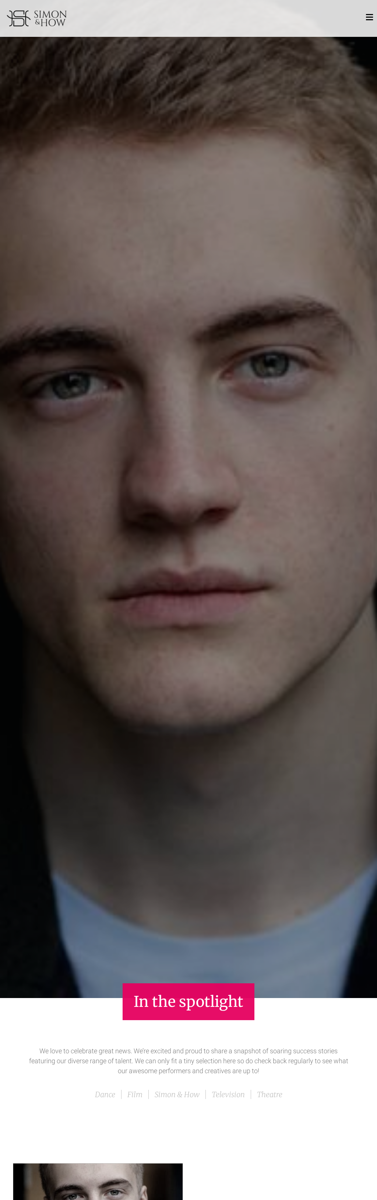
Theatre (269, 1094)
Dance (105, 1094)
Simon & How (177, 1094)
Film (134, 1094)
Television (228, 1094)
